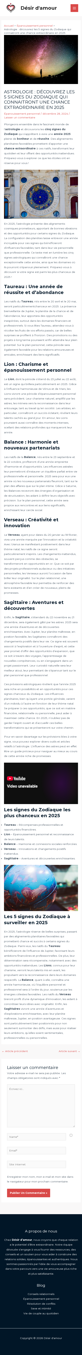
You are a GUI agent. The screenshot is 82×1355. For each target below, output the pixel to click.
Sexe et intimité (41, 1308)
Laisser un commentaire (19, 117)
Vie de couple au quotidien (41, 1313)
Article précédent (15, 1051)
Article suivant (69, 1051)
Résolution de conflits (41, 1303)
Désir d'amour (39, 8)
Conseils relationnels (41, 1294)
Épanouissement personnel (22, 113)
